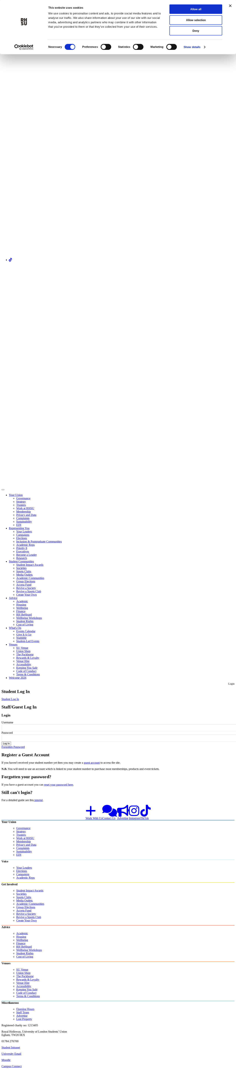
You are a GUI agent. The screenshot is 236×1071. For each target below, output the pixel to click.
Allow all (195, 9)
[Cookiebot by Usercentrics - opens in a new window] (24, 47)
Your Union (16, 495)
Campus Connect (11, 1066)
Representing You (19, 528)
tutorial (38, 800)
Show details (192, 47)
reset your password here (58, 784)
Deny (195, 30)
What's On (15, 627)
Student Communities (21, 561)
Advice (13, 598)
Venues (13, 644)
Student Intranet (10, 1047)
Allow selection (196, 20)
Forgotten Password (13, 747)
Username (7, 722)
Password (7, 732)
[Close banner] (230, 5)
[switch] (106, 47)
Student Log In (10, 699)
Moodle (6, 1060)
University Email (11, 1053)
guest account (92, 762)
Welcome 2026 (17, 677)
